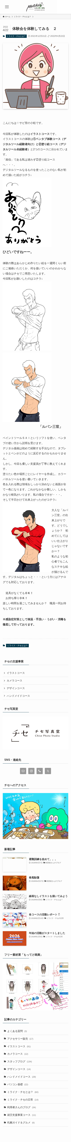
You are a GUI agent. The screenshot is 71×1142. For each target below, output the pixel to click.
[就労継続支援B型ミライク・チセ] (35, 7)
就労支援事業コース (21, 1115)
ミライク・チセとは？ (16, 36)
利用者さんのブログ (21, 1107)
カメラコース (14, 680)
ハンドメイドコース (18, 695)
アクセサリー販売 (20, 1038)
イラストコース (16, 673)
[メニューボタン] (7, 7)
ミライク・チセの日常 (22, 1099)
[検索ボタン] (64, 7)
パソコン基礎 (17, 1084)
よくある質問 (17, 1031)
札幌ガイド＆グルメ (21, 1122)
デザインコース (16, 688)
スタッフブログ (19, 1061)
